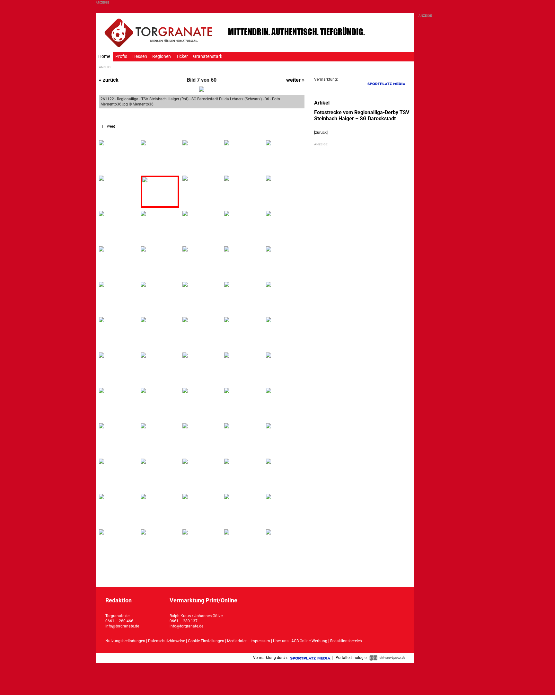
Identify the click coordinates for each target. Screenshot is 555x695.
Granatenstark (207, 56)
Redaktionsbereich (346, 641)
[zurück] (321, 132)
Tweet (110, 126)
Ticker (182, 56)
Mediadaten (238, 641)
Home (104, 56)
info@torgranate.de (122, 626)
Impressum (260, 641)
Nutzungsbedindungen (125, 641)
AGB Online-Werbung (309, 641)
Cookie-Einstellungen (206, 641)
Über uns (280, 641)
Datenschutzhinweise (166, 641)
